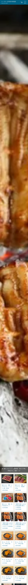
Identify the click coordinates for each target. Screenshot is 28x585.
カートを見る (21, 2)
